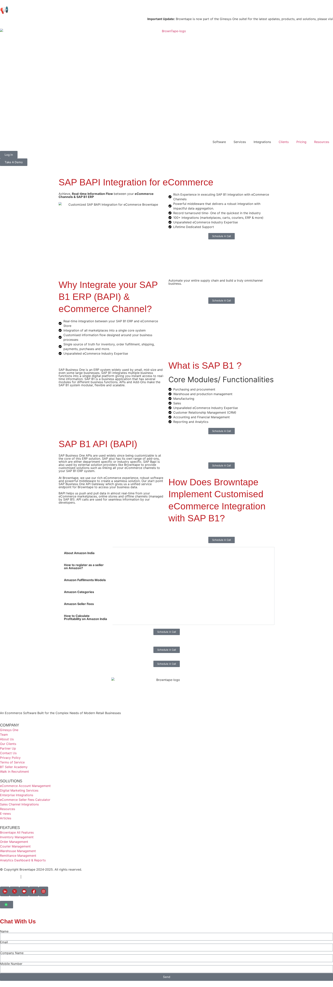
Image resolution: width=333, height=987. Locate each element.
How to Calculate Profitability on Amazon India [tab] (85, 617)
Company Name (12, 952)
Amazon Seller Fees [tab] (79, 604)
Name (4, 931)
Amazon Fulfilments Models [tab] (85, 580)
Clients (284, 142)
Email (4, 942)
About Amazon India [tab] (79, 553)
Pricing (301, 142)
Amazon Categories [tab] (79, 592)
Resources (321, 142)
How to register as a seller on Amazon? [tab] (84, 566)
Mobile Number (11, 963)
